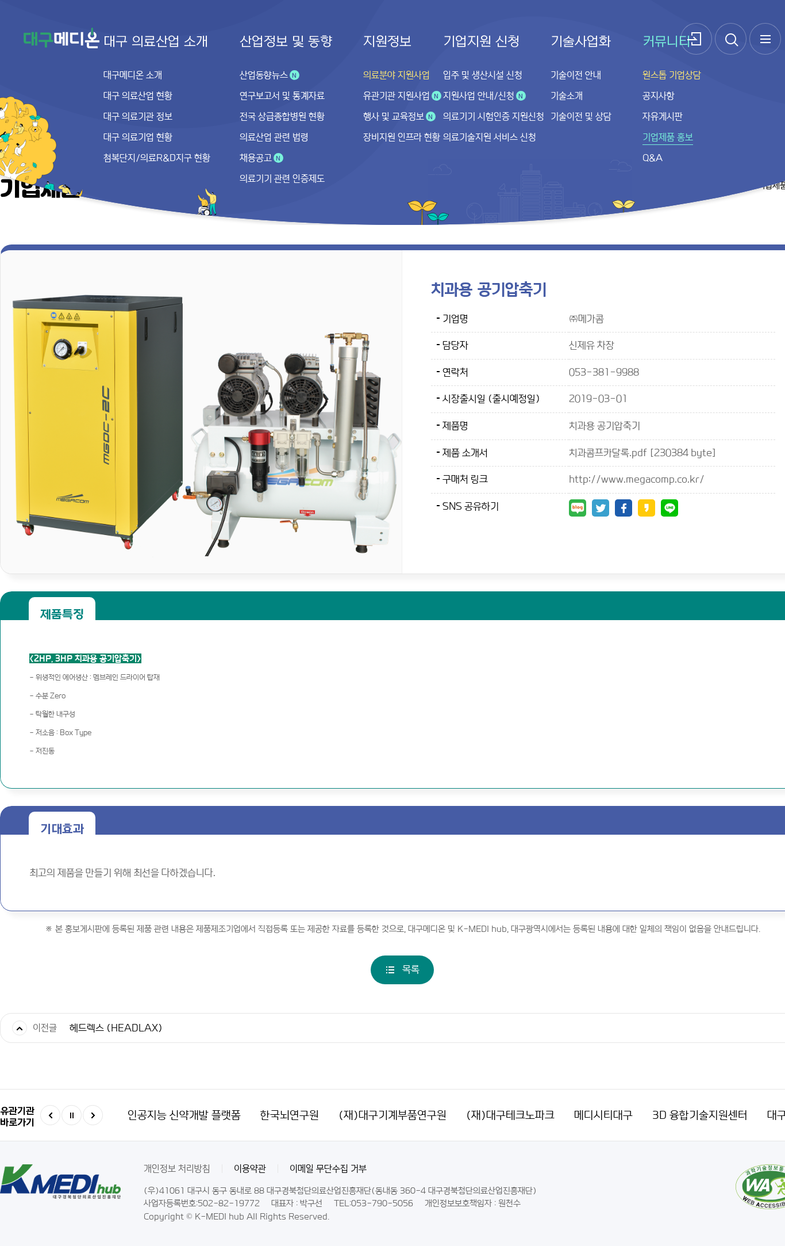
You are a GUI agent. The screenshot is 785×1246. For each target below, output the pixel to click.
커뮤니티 (666, 42)
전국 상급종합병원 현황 (282, 116)
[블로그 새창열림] (577, 508)
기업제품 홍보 (667, 137)
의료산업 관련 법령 (274, 137)
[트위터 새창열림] (600, 508)
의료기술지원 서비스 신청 (489, 137)
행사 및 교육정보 (393, 116)
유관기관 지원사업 (396, 95)
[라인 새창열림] (669, 508)
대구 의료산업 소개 (155, 42)
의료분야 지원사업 (396, 75)
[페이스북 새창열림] (623, 508)
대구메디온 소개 (132, 75)
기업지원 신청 (481, 42)
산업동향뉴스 (264, 75)
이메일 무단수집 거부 (328, 1168)
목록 (411, 969)
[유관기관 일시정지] (71, 1115)
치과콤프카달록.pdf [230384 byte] (643, 452)
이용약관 (250, 1168)
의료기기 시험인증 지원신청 (493, 116)
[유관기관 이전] (50, 1115)
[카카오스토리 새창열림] (646, 508)
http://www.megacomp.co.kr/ (637, 479)
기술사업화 (581, 42)
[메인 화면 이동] (61, 38)
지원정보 (387, 42)
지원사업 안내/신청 (478, 95)
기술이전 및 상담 (581, 116)
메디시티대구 (603, 1115)
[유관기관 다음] (93, 1115)
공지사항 (658, 95)
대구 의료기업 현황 (137, 137)
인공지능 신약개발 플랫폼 (184, 1115)
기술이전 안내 (576, 75)
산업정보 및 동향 (286, 42)
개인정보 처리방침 (177, 1168)
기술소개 (567, 95)
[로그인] (696, 39)
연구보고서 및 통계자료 (282, 95)
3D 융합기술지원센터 (700, 1115)
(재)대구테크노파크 (510, 1115)
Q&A (652, 157)
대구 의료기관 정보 (137, 116)
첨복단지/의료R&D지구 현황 (156, 157)
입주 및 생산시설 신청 (482, 75)
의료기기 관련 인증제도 (282, 178)
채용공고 (256, 157)
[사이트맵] (765, 39)
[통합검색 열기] (730, 39)
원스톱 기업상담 (671, 75)
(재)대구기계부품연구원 (392, 1115)
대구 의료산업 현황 (137, 95)
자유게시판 (662, 116)
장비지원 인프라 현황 (401, 137)
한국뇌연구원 (289, 1115)
